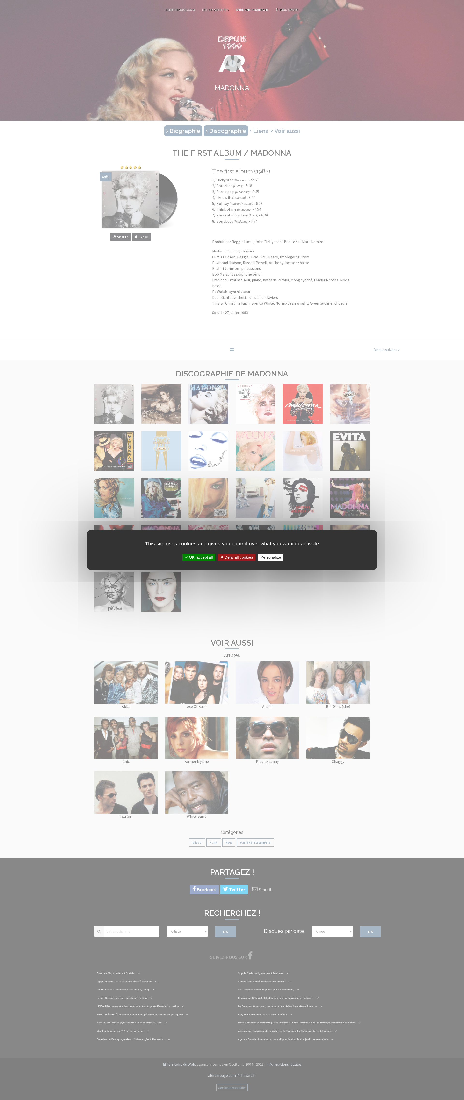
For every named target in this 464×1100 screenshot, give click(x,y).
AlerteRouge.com (180, 9)
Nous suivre (288, 9)
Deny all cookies (238, 557)
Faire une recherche (252, 9)
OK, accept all (200, 557)
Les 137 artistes (215, 9)
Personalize (271, 557)
